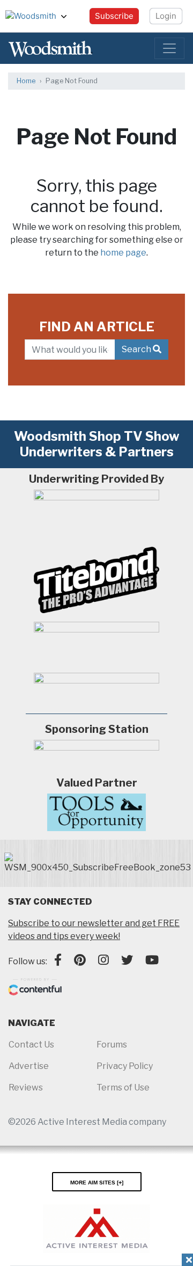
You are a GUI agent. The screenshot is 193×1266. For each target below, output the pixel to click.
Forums (111, 1044)
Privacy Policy (124, 1066)
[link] (97, 863)
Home (26, 81)
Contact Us (31, 1044)
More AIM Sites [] (96, 1181)
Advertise (29, 1066)
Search (137, 349)
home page (123, 253)
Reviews (26, 1087)
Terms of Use (123, 1087)
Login (165, 16)
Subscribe (114, 16)
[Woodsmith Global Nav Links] (68, 16)
